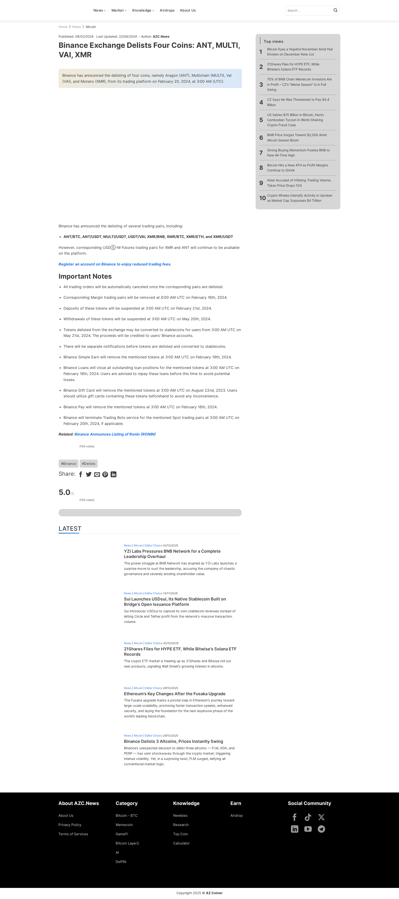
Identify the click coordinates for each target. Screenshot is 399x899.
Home (63, 27)
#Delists (88, 463)
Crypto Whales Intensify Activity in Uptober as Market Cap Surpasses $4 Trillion (299, 197)
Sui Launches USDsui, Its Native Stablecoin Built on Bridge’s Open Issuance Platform (175, 602)
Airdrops (167, 10)
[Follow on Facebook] (294, 817)
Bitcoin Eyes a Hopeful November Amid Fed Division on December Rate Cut (300, 51)
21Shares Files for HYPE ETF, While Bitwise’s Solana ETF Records (180, 651)
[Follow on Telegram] (321, 829)
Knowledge (141, 10)
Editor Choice (153, 545)
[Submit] (335, 10)
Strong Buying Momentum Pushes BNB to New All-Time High (298, 152)
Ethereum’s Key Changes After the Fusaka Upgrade (175, 693)
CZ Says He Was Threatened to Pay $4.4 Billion (298, 102)
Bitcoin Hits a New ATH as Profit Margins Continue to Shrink (297, 167)
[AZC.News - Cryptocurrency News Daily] (73, 10)
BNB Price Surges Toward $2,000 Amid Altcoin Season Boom (297, 137)
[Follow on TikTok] (308, 817)
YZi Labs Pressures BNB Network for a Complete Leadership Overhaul (172, 554)
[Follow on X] (321, 817)
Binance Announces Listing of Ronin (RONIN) (115, 434)
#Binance (68, 463)
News (98, 10)
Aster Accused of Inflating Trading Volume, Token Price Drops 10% (299, 182)
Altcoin (91, 27)
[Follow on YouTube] (308, 829)
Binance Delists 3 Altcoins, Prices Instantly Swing (173, 741)
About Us (188, 10)
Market (118, 10)
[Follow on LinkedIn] (294, 829)
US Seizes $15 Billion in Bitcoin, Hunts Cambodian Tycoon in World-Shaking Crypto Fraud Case (295, 120)
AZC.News (161, 36)
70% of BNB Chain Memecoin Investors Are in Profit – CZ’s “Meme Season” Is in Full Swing (299, 84)
